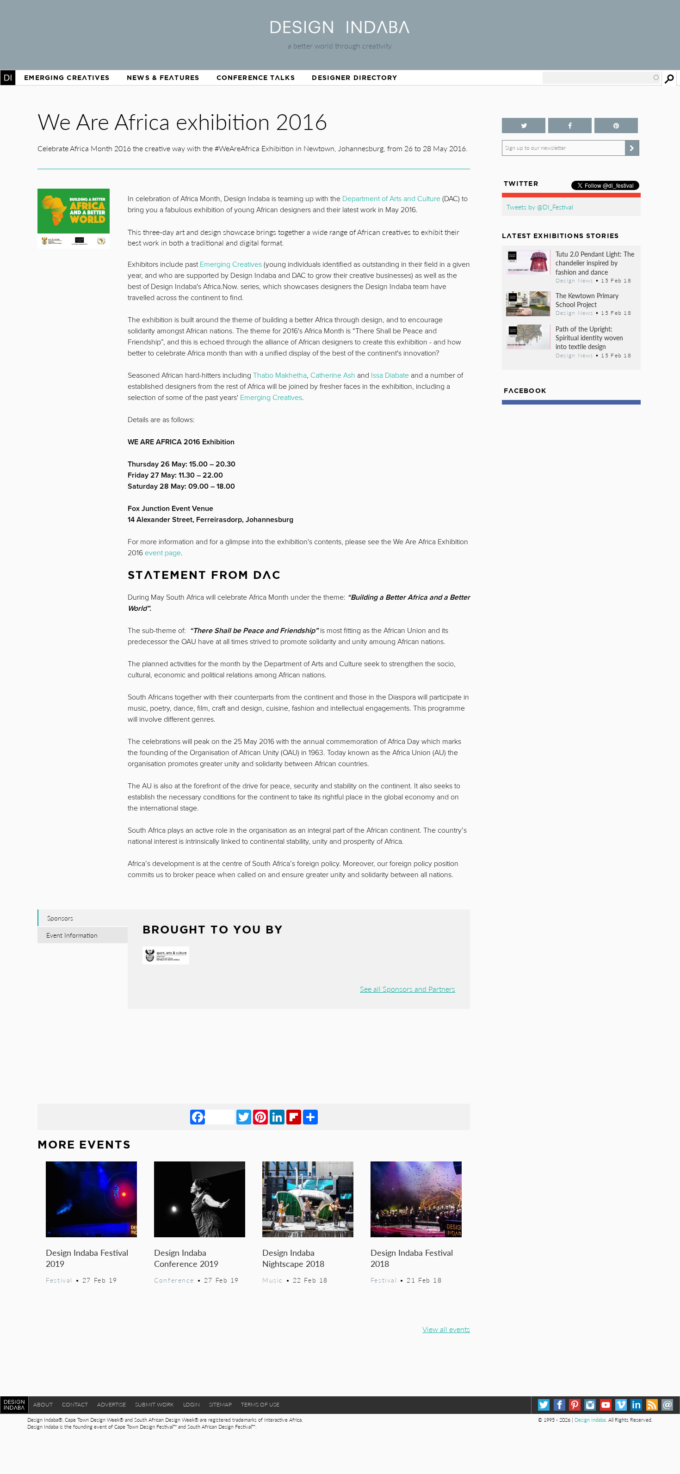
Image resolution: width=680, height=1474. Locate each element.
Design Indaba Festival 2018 (412, 1258)
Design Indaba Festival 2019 (87, 1258)
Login (191, 1404)
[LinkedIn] (277, 1116)
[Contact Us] (667, 1405)
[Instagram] (590, 1405)
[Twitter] (243, 1116)
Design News (574, 280)
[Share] (310, 1116)
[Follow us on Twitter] (523, 125)
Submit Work (154, 1404)
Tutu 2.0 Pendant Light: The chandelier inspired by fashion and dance (595, 262)
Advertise (111, 1404)
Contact (75, 1404)
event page (163, 553)
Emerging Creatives (67, 77)
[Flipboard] (293, 1116)
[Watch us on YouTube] (606, 1405)
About (43, 1404)
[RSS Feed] (652, 1405)
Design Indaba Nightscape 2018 (293, 1258)
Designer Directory (354, 77)
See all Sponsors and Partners (407, 988)
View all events (446, 1329)
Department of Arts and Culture (391, 198)
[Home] (340, 30)
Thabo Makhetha (280, 375)
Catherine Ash (332, 375)
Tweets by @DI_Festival (540, 206)
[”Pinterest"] (616, 125)
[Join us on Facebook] (570, 125)
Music (272, 1279)
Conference (174, 1279)
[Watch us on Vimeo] (621, 1405)
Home (8, 77)
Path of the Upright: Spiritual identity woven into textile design (589, 337)
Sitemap (220, 1404)
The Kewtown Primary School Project (587, 300)
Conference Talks (255, 77)
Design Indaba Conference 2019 (186, 1258)
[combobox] (601, 78)
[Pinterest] (260, 1116)
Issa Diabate (390, 375)
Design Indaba (590, 1419)
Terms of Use (260, 1404)
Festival (59, 1279)
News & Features (163, 77)
